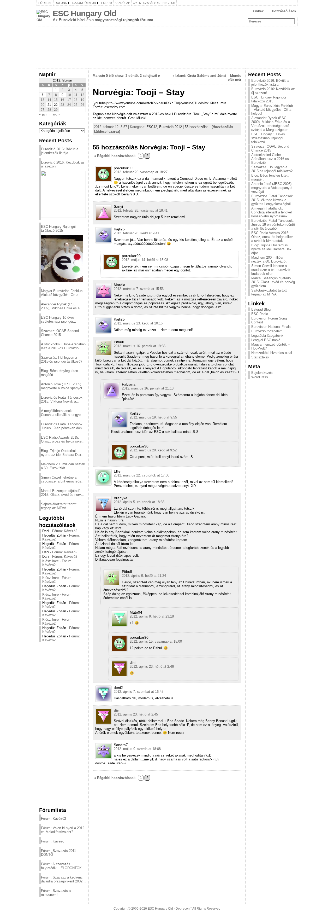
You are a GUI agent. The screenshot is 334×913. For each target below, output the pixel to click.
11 (75, 94)
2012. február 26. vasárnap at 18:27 (141, 172)
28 (49, 109)
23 (62, 104)
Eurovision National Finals (271, 327)
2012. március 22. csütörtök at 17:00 (141, 475)
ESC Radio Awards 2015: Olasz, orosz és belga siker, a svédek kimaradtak (62, 439)
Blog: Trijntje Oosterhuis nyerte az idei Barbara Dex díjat (61, 453)
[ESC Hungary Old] (167, 47)
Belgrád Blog (261, 309)
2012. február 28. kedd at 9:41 (136, 233)
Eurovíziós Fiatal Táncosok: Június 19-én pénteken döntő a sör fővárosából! (63, 426)
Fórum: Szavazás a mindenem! (56, 893)
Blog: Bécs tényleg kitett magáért (59, 373)
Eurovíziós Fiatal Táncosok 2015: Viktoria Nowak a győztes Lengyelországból (61, 399)
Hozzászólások (284, 11)
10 (69, 94)
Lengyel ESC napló (265, 340)
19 (82, 99)
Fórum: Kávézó (52, 841)
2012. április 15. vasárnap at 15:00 (156, 641)
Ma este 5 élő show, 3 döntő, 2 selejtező (125, 76)
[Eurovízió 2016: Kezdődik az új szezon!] (63, 194)
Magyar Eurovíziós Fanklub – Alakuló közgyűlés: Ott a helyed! (63, 293)
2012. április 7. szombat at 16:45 (138, 692)
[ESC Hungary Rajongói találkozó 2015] (62, 258)
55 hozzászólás (196, 127)
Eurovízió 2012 (170, 127)
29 (56, 109)
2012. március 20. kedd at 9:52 (153, 450)
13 (42, 99)
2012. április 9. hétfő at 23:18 (152, 616)
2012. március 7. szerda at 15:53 (139, 289)
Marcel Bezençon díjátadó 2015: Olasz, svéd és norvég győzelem (63, 493)
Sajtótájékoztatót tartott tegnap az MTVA (58, 506)
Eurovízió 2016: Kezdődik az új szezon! (63, 164)
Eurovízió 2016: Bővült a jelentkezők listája (59, 151)
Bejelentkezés (262, 373)
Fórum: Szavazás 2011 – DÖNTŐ (60, 853)
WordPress (259, 377)
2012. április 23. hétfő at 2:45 (136, 714)
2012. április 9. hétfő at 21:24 (144, 576)
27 (42, 109)
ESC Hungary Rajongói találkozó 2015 (58, 228)
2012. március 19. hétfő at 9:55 (153, 417)
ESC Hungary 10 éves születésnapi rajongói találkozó (58, 319)
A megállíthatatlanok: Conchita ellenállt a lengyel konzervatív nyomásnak (61, 413)
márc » (55, 114)
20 (42, 104)
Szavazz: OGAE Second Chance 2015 (60, 333)
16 (62, 99)
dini (117, 710)
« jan (42, 114)
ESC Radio (259, 314)
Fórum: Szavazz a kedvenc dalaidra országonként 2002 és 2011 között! (62, 879)
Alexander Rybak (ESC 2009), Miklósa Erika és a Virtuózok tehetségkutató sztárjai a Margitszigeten (60, 306)
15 (56, 99)
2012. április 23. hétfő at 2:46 (152, 666)
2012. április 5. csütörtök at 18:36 (139, 502)
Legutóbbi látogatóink (267, 336)
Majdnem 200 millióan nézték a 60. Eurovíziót (63, 466)
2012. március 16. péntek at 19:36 (139, 346)
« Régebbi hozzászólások (114, 156)
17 (69, 99)
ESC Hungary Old (84, 13)
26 (82, 104)
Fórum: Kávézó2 (64, 531)
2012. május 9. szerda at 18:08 (137, 749)
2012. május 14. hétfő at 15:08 (145, 260)
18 (75, 99)
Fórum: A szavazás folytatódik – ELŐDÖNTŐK (61, 866)
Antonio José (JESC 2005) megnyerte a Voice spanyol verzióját (61, 386)
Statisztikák (260, 357)
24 (69, 104)
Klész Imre (50, 561)
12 (82, 94)
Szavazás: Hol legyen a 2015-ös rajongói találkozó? (61, 359)
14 (49, 99)
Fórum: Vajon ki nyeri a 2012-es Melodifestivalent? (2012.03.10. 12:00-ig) (63, 830)
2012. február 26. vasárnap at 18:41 (141, 210)
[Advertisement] (62, 724)
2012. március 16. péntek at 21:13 (148, 388)
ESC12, (152, 127)
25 (75, 104)
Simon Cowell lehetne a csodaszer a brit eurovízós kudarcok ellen (61, 479)
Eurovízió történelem (267, 331)
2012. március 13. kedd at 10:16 (138, 323)
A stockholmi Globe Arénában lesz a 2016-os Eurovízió (63, 346)
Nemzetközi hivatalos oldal (271, 353)
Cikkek (258, 11)
